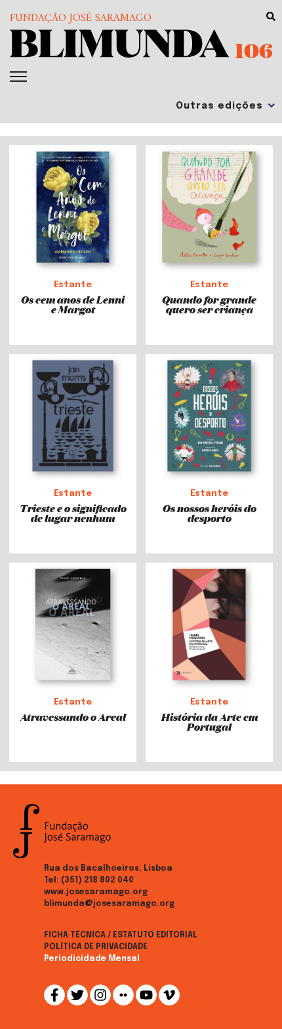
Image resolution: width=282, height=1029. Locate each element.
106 (254, 50)
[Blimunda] (120, 42)
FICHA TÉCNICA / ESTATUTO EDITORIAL (120, 935)
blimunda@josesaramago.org (109, 904)
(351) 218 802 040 (97, 880)
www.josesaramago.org (96, 892)
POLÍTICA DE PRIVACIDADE (96, 947)
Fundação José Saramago (80, 18)
